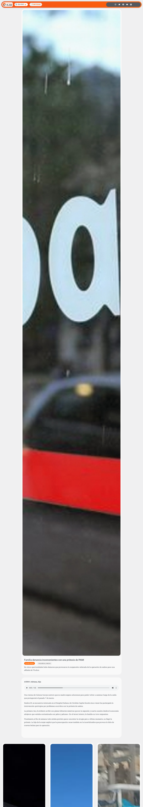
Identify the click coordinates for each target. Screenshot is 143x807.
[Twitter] (119, 4)
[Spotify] (131, 4)
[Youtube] (127, 4)
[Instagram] (115, 4)
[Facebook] (123, 4)
